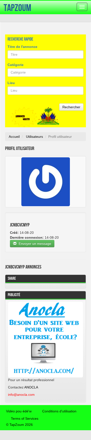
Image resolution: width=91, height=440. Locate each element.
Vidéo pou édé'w (19, 411)
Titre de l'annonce (22, 47)
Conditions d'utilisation (59, 411)
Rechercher (71, 107)
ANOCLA (31, 387)
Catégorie (16, 65)
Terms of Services (24, 418)
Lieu (11, 83)
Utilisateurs (34, 137)
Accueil (14, 137)
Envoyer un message (34, 244)
